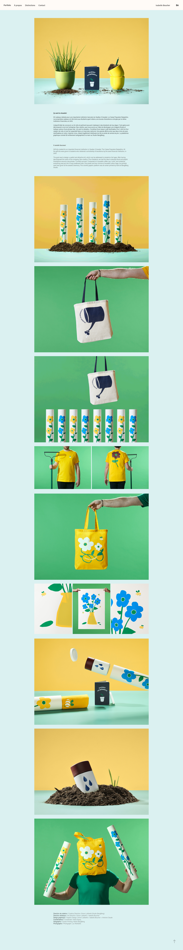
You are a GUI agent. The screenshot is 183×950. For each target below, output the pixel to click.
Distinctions (30, 5)
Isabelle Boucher (163, 5)
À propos (18, 5)
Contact (41, 5)
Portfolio (7, 5)
